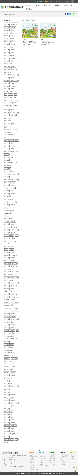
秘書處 (12, 35)
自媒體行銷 (14, 294)
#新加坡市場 (15, 302)
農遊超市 (13, 288)
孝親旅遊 (6, 190)
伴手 (5, 333)
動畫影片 (6, 285)
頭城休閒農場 (7, 174)
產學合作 (6, 386)
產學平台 (52, 462)
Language (65, 1)
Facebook (39, 1)
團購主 (6, 397)
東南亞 (6, 41)
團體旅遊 (6, 160)
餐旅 (14, 333)
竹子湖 (6, 91)
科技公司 (6, 185)
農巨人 (6, 260)
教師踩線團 (7, 425)
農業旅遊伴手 (7, 132)
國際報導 (13, 422)
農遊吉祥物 (43, 456)
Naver (6, 291)
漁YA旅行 (13, 115)
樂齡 (12, 190)
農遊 (12, 52)
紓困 (11, 291)
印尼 (10, 434)
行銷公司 (13, 221)
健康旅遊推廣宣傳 (8, 199)
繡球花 (11, 91)
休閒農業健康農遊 (8, 218)
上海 (15, 63)
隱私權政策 (52, 473)
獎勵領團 (14, 69)
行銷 (10, 333)
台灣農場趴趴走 (13, 58)
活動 (17, 330)
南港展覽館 (7, 168)
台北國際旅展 (7, 165)
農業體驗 (6, 375)
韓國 (5, 118)
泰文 (5, 241)
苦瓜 (5, 103)
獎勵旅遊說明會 (8, 378)
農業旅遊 (13, 49)
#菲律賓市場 (7, 308)
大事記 (6, 38)
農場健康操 (14, 185)
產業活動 (32, 460)
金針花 (10, 94)
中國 (11, 63)
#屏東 (13, 355)
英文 (5, 238)
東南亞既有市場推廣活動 (10, 263)
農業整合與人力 (8, 414)
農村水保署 (11, 406)
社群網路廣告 (7, 196)
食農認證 (14, 425)
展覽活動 (13, 316)
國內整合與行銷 (8, 411)
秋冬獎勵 (6, 146)
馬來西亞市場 (7, 269)
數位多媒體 (14, 285)
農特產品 (12, 280)
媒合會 (12, 224)
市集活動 (13, 400)
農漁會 (6, 280)
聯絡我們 (52, 1)
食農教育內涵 (14, 403)
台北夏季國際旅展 (8, 347)
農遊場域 (6, 394)
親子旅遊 (6, 224)
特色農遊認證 (14, 319)
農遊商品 (6, 283)
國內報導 (6, 52)
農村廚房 (6, 109)
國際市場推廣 (7, 121)
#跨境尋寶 (14, 358)
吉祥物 (6, 33)
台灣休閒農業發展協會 (10, 134)
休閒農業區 (7, 69)
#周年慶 (6, 372)
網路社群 (6, 341)
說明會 (11, 249)
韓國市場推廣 (14, 230)
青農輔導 (52, 460)
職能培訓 (12, 361)
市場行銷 (66, 5)
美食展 (14, 123)
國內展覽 (6, 255)
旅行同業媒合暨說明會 (10, 252)
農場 (14, 182)
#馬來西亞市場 (8, 305)
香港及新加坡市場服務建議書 (11, 106)
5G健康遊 (6, 202)
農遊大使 (11, 47)
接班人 (6, 361)
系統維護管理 (7, 75)
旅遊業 (6, 369)
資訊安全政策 (60, 473)
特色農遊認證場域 (8, 439)
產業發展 (57, 5)
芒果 (16, 100)
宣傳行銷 (13, 193)
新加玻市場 (14, 266)
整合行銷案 (7, 232)
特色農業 (12, 397)
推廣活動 (14, 227)
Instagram (7, 213)
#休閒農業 (7, 358)
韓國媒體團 (7, 389)
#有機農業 (7, 355)
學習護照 (52, 464)
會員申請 (6, 27)
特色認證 (6, 288)
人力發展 (52, 455)
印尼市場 (15, 434)
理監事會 (6, 35)
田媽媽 (10, 118)
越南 (12, 143)
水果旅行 (11, 100)
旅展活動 (13, 428)
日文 (15, 241)
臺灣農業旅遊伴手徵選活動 (11, 129)
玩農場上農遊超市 (8, 350)
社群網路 (6, 80)
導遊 (17, 439)
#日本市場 (7, 311)
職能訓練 (13, 148)
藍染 (15, 94)
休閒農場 (13, 66)
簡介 (41, 455)
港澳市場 (6, 266)
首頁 (5, 14)
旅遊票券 (6, 230)
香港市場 (6, 154)
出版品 (42, 464)
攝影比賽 (6, 89)
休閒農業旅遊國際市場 (10, 274)
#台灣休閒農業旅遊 (9, 330)
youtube (6, 221)
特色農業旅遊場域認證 (10, 171)
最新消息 (29, 5)
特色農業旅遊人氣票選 (10, 246)
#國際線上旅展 (15, 297)
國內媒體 (10, 244)
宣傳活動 (6, 77)
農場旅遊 (12, 188)
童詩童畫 (62, 464)
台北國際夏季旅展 (8, 344)
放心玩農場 (14, 202)
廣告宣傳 (6, 403)
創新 (5, 406)
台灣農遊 (15, 112)
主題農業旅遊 (14, 277)
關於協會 (37, 5)
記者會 (6, 207)
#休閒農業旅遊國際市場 (10, 336)
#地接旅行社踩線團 (9, 339)
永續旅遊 (13, 327)
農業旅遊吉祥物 (34, 469)
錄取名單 (13, 83)
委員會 (12, 30)
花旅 (5, 182)
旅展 (10, 103)
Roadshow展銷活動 (9, 210)
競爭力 (6, 364)
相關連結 (29, 9)
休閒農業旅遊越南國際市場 (11, 140)
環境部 (6, 442)
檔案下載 (13, 27)
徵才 (5, 137)
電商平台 (13, 417)
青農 (5, 126)
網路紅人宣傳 (7, 216)
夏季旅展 (6, 428)
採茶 (5, 58)
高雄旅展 (6, 257)
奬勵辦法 (6, 313)
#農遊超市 (7, 366)
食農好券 (6, 380)
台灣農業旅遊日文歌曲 (10, 352)
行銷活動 (15, 75)
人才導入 (13, 146)
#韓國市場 (14, 311)
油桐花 (6, 97)
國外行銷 (15, 174)
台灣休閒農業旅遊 (8, 235)
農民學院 (13, 44)
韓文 (10, 238)
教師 (5, 434)
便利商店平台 (14, 80)
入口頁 (33, 1)
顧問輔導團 (63, 456)
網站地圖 (46, 1)
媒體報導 (6, 422)
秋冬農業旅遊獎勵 (8, 162)
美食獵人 (6, 115)
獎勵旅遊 (13, 257)
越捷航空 (6, 143)
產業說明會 (7, 322)
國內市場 (73, 456)
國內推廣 (6, 176)
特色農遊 (6, 436)
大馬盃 (12, 89)
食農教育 (6, 325)
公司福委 (6, 316)
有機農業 (6, 327)
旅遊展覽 (6, 319)
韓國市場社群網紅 (8, 392)
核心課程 (6, 86)
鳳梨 (5, 100)
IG (12, 213)
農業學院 (13, 375)
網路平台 (13, 77)
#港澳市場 (7, 302)
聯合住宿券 (14, 394)
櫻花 (12, 61)
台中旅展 (6, 297)
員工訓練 (6, 204)
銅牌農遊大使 (7, 72)
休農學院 (47, 5)
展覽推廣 (13, 372)
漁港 (5, 94)
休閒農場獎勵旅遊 (8, 179)
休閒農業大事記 (44, 466)
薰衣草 (6, 63)
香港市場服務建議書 (9, 157)
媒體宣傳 (6, 431)
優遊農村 (6, 417)
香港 (5, 47)
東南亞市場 (7, 123)
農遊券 (6, 249)
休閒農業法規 (64, 455)
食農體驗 (13, 431)
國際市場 (12, 41)
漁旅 (17, 179)
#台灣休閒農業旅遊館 (9, 299)
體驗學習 (62, 460)
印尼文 (15, 238)
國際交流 (62, 458)
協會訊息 (32, 455)
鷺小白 (11, 33)
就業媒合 (6, 148)
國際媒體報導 (33, 456)
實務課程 (13, 109)
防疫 (10, 182)
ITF (16, 162)
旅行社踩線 (7, 227)
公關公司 (6, 193)
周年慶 (11, 369)
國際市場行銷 (7, 112)
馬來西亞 (13, 86)
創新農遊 (12, 260)
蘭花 (15, 97)
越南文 (10, 241)
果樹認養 (15, 103)
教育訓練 (13, 204)
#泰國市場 (15, 308)
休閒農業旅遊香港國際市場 (11, 151)
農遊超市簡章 (14, 283)
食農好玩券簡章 (8, 383)
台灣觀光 (14, 232)
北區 (13, 322)
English (58, 1)
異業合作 (6, 420)
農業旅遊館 (14, 255)
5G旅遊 (6, 188)
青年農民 (6, 49)
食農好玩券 (13, 364)
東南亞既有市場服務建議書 (11, 271)
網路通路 (6, 83)
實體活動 (13, 420)
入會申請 (6, 294)
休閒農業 (6, 66)
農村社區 (6, 408)
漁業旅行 (6, 277)
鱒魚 (11, 97)
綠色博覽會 (14, 325)
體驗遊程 (6, 400)
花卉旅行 (6, 61)
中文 (17, 235)
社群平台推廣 (14, 386)
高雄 (17, 339)
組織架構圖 (14, 24)
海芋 (16, 91)
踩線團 (13, 366)
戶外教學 (13, 313)
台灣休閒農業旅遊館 (9, 55)
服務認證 (6, 44)
